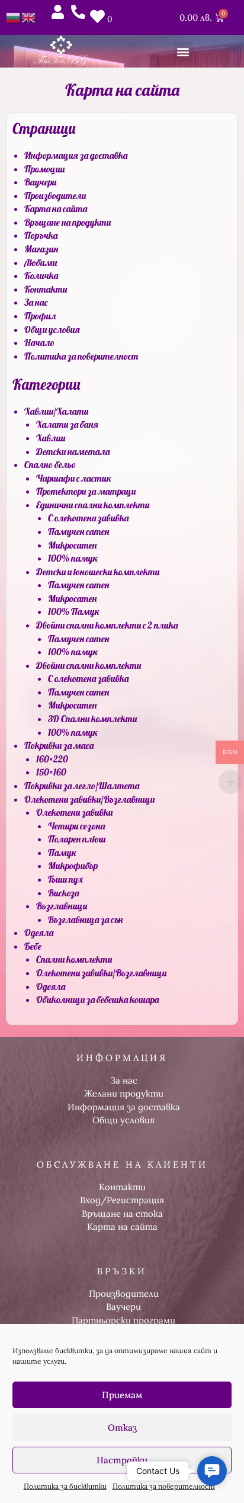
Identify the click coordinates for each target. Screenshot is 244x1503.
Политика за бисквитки (65, 1486)
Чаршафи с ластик (73, 478)
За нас (35, 302)
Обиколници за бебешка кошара (97, 999)
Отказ (122, 1427)
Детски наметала (73, 451)
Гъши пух (65, 879)
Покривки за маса (59, 745)
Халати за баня (67, 424)
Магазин (41, 249)
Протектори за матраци (86, 491)
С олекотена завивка (88, 518)
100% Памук (73, 611)
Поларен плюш (76, 839)
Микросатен (72, 545)
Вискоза (63, 893)
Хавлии (50, 438)
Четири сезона (76, 826)
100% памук (73, 558)
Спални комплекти (74, 959)
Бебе (32, 946)
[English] (29, 16)
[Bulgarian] (13, 16)
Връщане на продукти (67, 222)
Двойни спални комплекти (88, 665)
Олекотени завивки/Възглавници (89, 799)
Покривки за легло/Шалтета (81, 785)
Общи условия (52, 329)
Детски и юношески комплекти (97, 572)
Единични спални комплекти (92, 505)
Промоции (44, 169)
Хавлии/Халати (56, 411)
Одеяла (38, 932)
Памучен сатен (78, 531)
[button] (183, 51)
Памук (62, 852)
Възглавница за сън (85, 919)
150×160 (51, 772)
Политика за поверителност (164, 1486)
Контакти (45, 289)
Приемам (122, 1395)
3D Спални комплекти (92, 719)
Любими (40, 262)
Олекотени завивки (74, 812)
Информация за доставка (75, 155)
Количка (41, 275)
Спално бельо (50, 464)
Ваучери (40, 182)
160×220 (52, 759)
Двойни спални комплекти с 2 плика (107, 625)
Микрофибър (73, 865)
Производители (55, 195)
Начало (39, 342)
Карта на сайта (55, 208)
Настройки (122, 1460)
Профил (40, 316)
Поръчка (40, 235)
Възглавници (61, 906)
